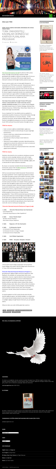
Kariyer (12, 27)
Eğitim (3, 27)
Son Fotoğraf (5, 452)
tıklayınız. (42, 144)
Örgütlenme (17, 27)
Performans (24, 27)
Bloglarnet (12, 450)
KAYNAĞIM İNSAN (8, 15)
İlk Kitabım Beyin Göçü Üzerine (9, 455)
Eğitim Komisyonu (21, 167)
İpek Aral (9, 457)
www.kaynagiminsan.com (8, 385)
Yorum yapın (14, 42)
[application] (47, 95)
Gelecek (8, 27)
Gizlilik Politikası (5, 467)
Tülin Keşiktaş (11, 310)
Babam (3, 457)
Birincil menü (54, 16)
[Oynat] (41, 97)
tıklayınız (41, 134)
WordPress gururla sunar (14, 467)
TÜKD (4, 310)
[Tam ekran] (52, 97)
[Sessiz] (51, 97)
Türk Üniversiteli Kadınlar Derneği (10, 72)
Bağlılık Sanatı (5, 450)
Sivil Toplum (30, 27)
